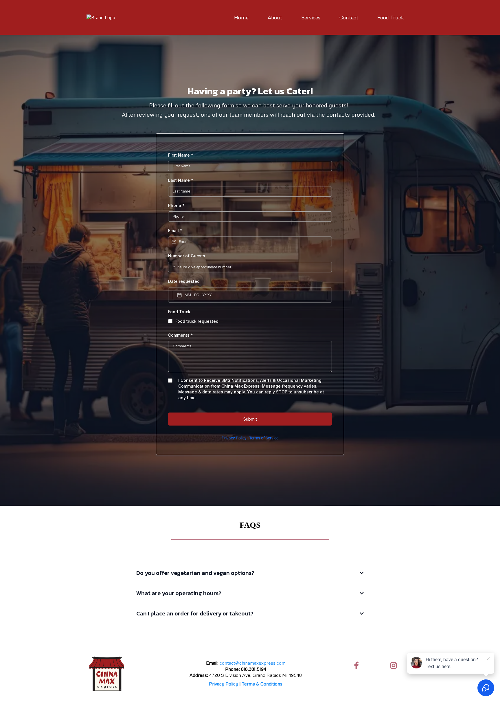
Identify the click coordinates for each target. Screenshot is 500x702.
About (275, 17)
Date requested (184, 281)
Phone (176, 205)
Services (310, 17)
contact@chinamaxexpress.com (253, 663)
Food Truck (390, 17)
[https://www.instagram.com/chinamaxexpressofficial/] (395, 665)
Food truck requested (196, 321)
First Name (180, 155)
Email (175, 230)
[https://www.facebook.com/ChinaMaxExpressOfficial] (357, 665)
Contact (348, 17)
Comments (180, 335)
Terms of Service (263, 438)
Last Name (180, 180)
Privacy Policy (234, 438)
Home (241, 17)
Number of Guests (186, 255)
